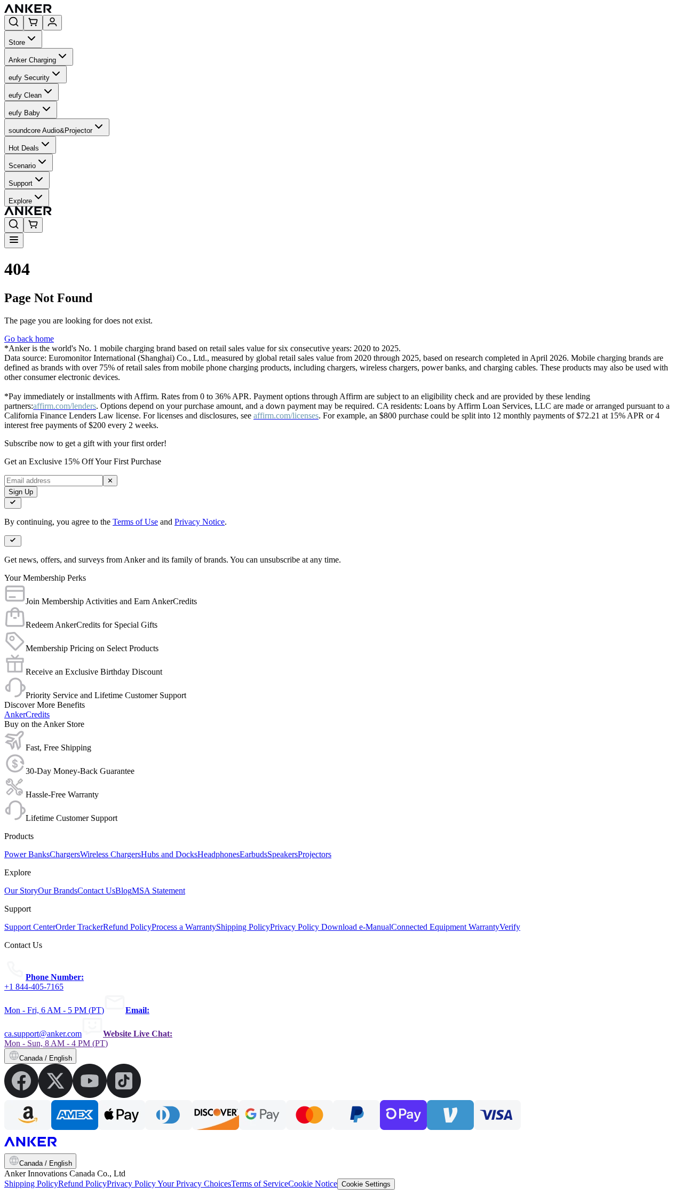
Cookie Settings (366, 1184)
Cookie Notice (312, 1183)
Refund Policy (82, 1183)
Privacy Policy (132, 1183)
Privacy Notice (199, 521)
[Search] (13, 22)
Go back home (29, 338)
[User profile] (52, 22)
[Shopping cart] (33, 22)
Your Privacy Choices (194, 1183)
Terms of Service (259, 1183)
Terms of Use (135, 521)
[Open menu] (13, 240)
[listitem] (21, 1095)
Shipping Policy (31, 1183)
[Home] (106, 9)
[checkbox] (12, 503)
